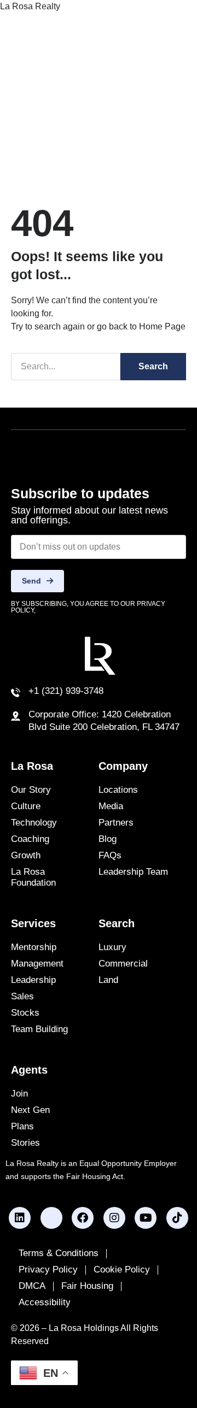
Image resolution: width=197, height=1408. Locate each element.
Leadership (33, 980)
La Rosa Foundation (33, 877)
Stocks (25, 1013)
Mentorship (33, 947)
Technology (34, 822)
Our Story (31, 790)
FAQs (110, 855)
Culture (25, 806)
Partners (116, 822)
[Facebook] (83, 1218)
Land (108, 980)
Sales (22, 996)
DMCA (32, 1286)
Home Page (162, 326)
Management (37, 963)
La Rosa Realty (30, 6)
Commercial (123, 963)
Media (111, 806)
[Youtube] (146, 1218)
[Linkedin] (20, 1218)
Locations (118, 790)
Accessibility (45, 1302)
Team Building (39, 1029)
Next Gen (30, 1110)
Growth (25, 855)
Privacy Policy (48, 1269)
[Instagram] (114, 1218)
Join (19, 1093)
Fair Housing (87, 1286)
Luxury (112, 947)
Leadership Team (133, 872)
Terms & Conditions (59, 1253)
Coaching (30, 839)
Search (153, 366)
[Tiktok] (177, 1218)
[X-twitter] (51, 1218)
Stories (25, 1143)
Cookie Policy (122, 1269)
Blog (108, 839)
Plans (22, 1126)
